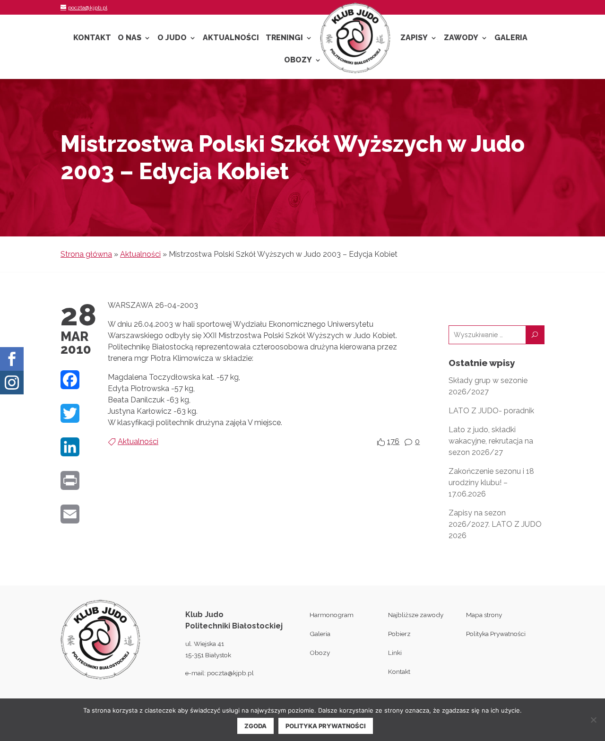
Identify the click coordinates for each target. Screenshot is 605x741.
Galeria (510, 38)
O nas (129, 38)
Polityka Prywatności (496, 633)
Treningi (284, 38)
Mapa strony (484, 615)
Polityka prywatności (325, 726)
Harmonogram (332, 615)
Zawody (461, 38)
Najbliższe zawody (415, 615)
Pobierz (399, 633)
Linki (395, 652)
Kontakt (92, 38)
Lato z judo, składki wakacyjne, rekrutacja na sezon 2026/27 (491, 441)
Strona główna (86, 254)
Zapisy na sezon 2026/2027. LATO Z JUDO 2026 (495, 524)
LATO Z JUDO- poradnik (491, 410)
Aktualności (231, 38)
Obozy (298, 60)
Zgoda (255, 726)
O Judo (172, 38)
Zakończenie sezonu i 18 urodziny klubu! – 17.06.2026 (491, 482)
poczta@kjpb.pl (230, 673)
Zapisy (414, 38)
